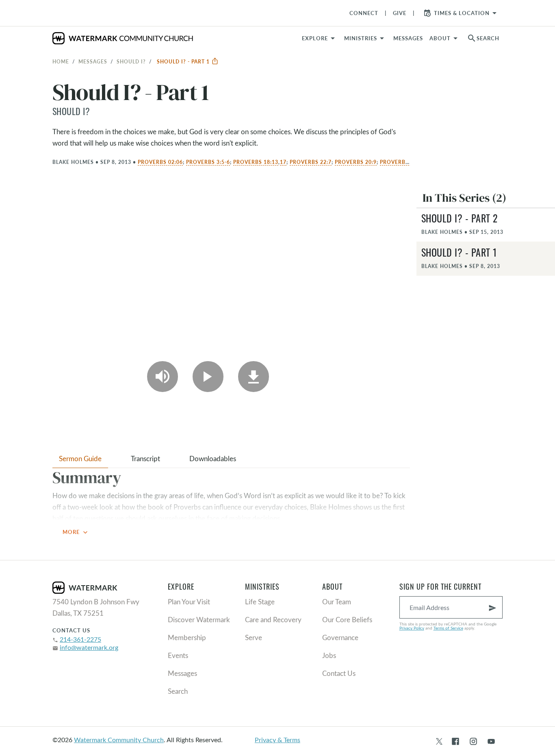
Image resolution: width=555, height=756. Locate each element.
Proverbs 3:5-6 (208, 162)
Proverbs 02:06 (160, 162)
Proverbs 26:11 (402, 162)
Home (60, 61)
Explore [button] (315, 38)
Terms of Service (448, 628)
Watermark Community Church (119, 739)
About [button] (440, 38)
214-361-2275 (80, 639)
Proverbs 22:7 (311, 162)
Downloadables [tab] (212, 458)
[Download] (253, 376)
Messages (92, 61)
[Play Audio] (162, 376)
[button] (365, 38)
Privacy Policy (411, 628)
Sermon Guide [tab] (80, 458)
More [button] (76, 532)
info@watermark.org (89, 647)
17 (283, 162)
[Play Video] (208, 376)
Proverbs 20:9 (356, 162)
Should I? (131, 61)
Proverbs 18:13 (255, 162)
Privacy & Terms (277, 739)
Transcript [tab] (145, 458)
